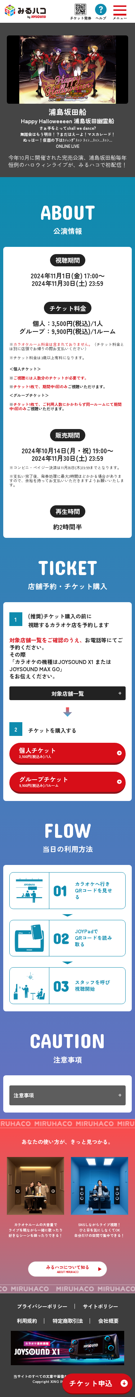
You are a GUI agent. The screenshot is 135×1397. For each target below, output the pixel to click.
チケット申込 (90, 1383)
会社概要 (108, 1320)
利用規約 (27, 1320)
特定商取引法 (68, 1320)
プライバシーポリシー (42, 1306)
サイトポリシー (100, 1306)
